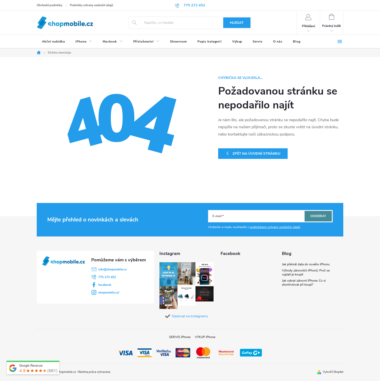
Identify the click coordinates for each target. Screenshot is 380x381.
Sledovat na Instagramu (190, 316)
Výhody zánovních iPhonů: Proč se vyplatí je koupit (306, 272)
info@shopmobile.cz (112, 269)
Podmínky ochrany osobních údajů (91, 5)
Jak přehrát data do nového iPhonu (306, 264)
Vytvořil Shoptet (333, 372)
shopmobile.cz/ (108, 292)
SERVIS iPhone (179, 337)
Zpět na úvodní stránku (256, 153)
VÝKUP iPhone (205, 337)
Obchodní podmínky (49, 5)
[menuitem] (53, 41)
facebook (104, 285)
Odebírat (318, 216)
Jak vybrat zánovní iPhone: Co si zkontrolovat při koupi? (304, 283)
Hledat (237, 22)
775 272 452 (107, 277)
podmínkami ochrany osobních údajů (275, 227)
